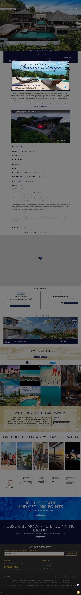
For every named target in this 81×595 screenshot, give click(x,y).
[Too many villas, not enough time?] (78, 585)
